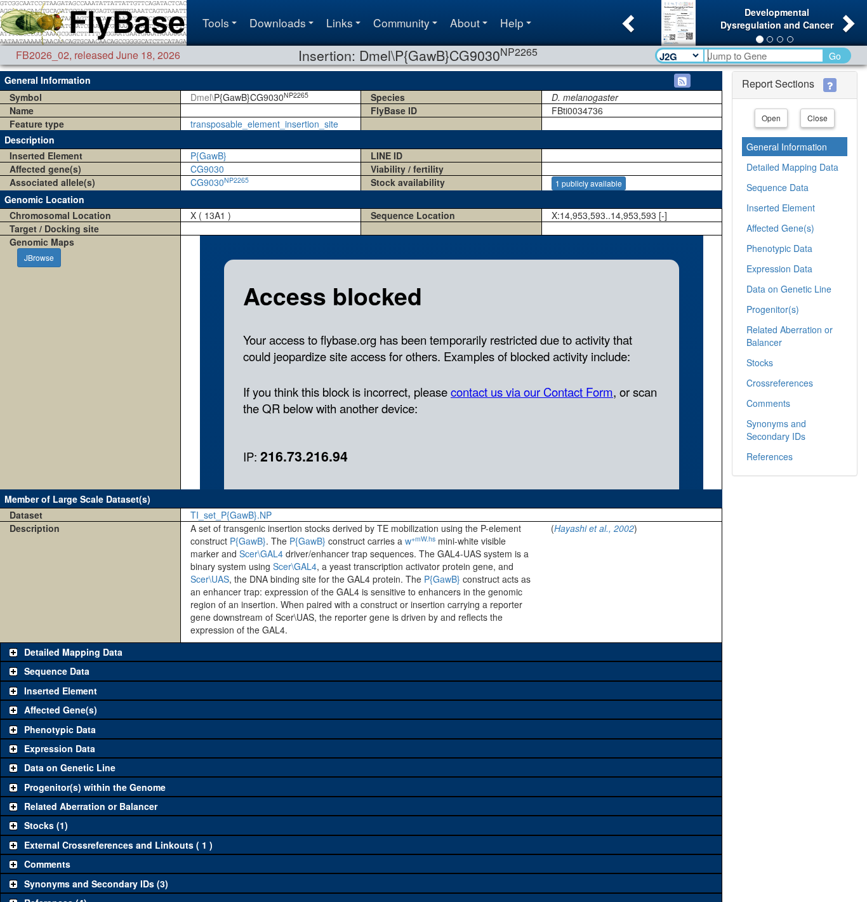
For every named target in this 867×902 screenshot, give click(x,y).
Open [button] (771, 117)
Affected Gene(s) (780, 228)
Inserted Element (780, 207)
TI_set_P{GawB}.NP (231, 514)
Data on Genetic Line (788, 288)
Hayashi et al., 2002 (594, 528)
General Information (786, 146)
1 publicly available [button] (588, 183)
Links (339, 22)
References (769, 456)
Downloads (277, 22)
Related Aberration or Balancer (789, 335)
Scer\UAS (209, 579)
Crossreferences (779, 382)
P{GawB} (208, 155)
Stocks (759, 362)
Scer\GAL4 (261, 553)
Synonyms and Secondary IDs (776, 429)
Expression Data (779, 268)
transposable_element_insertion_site (264, 123)
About (465, 22)
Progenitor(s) (772, 309)
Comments (768, 403)
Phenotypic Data (779, 248)
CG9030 (207, 168)
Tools (215, 22)
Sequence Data (777, 187)
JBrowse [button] (39, 257)
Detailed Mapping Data (792, 167)
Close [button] (817, 117)
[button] (627, 19)
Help (512, 22)
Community (401, 22)
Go (835, 56)
